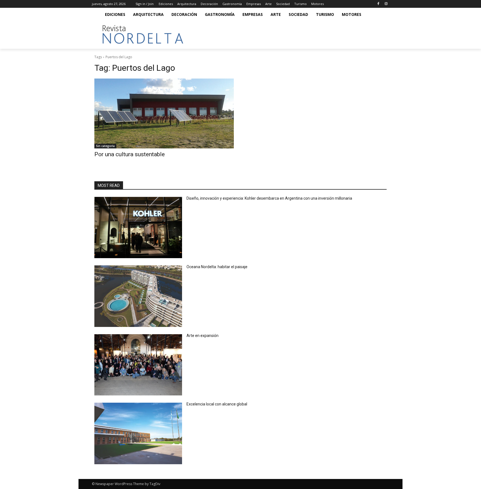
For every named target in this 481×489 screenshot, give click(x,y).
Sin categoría (105, 146)
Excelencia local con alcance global (216, 404)
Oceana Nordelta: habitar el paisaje (216, 267)
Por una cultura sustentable (129, 154)
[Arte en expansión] (138, 365)
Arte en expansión (202, 335)
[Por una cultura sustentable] (164, 113)
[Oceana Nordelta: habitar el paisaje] (138, 296)
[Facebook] (378, 4)
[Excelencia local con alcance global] (138, 433)
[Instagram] (386, 4)
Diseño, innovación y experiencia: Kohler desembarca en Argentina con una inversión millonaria (269, 198)
